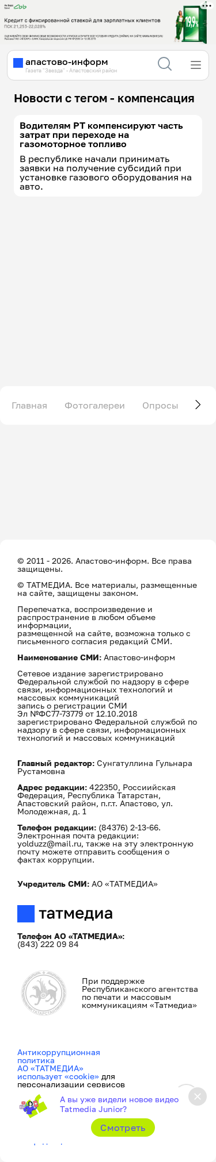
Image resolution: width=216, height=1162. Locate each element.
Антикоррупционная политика (58, 1056)
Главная (29, 405)
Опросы (160, 405)
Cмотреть (123, 1127)
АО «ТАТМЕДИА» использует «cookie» (58, 1072)
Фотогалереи (95, 405)
